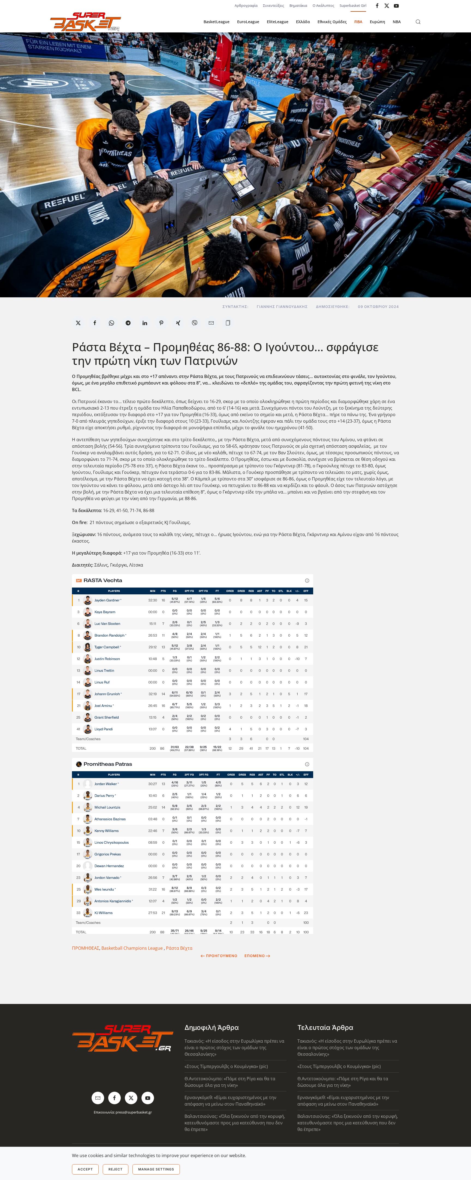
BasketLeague (217, 21)
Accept (85, 1169)
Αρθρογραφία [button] (246, 5)
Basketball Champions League (132, 948)
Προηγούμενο (221, 956)
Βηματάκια (298, 5)
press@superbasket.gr (134, 1112)
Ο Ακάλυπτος (323, 5)
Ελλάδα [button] (303, 21)
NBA (397, 21)
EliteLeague (277, 21)
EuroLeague (248, 21)
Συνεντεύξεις (273, 5)
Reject (115, 1169)
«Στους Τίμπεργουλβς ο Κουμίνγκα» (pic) (226, 1066)
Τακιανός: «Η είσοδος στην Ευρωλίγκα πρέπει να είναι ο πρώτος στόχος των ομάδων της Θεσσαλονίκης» (234, 1047)
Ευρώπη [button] (377, 21)
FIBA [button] (358, 21)
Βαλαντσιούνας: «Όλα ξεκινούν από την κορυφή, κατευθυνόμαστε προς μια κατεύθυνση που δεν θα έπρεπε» (235, 1122)
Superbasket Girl (353, 5)
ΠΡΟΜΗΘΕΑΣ (85, 948)
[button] (418, 21)
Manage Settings (156, 1169)
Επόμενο (254, 956)
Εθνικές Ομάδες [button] (332, 21)
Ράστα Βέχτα (179, 948)
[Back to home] (85, 21)
